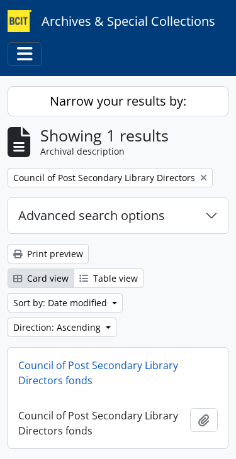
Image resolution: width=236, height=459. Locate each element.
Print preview (54, 254)
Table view (114, 278)
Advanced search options (91, 215)
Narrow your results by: (118, 100)
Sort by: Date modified (61, 303)
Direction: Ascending (58, 327)
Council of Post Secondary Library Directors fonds (98, 372)
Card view (47, 278)
